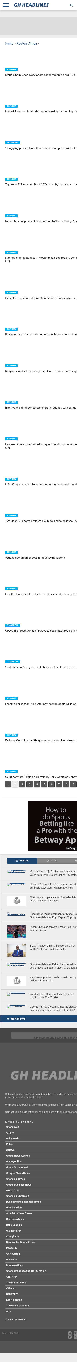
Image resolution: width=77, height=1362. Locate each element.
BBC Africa (12, 1190)
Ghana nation (14, 1207)
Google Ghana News (18, 1173)
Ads (8, 1311)
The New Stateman (17, 1305)
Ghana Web (12, 1126)
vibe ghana (12, 1236)
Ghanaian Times (15, 1178)
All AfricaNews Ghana (19, 1213)
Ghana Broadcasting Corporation (26, 1270)
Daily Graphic (14, 1224)
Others (10, 1288)
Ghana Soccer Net (17, 1167)
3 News (10, 1149)
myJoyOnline (13, 1161)
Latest (53, 860)
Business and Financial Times (23, 1201)
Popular (24, 860)
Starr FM (11, 1276)
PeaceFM (12, 1247)
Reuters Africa (27, 43)
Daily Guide (12, 1138)
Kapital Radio (14, 1299)
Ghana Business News (18, 1184)
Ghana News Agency (18, 1155)
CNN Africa (13, 1253)
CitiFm (10, 1132)
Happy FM (12, 1293)
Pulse (9, 1144)
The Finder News (16, 1282)
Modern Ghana (14, 1265)
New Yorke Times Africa (20, 1242)
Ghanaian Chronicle (17, 1195)
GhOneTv (11, 1259)
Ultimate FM (13, 1230)
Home (9, 43)
